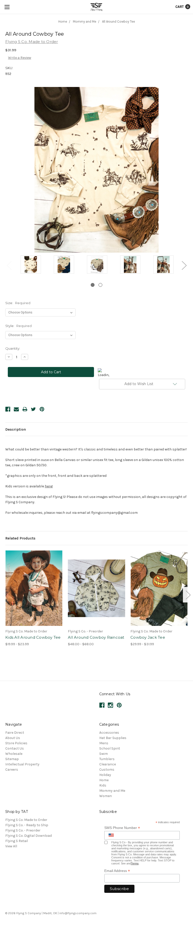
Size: (17, 303)
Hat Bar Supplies (112, 738)
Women (105, 796)
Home (104, 780)
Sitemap (12, 759)
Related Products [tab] (20, 538)
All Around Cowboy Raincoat (96, 637)
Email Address (117, 870)
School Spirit (109, 748)
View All (11, 846)
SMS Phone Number (122, 827)
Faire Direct (14, 732)
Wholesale (13, 754)
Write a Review (19, 58)
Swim (103, 754)
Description (15, 429)
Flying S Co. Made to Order (26, 820)
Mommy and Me (112, 791)
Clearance (107, 764)
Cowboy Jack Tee (147, 637)
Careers (11, 769)
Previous (9, 265)
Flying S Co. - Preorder (22, 830)
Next (184, 265)
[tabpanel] (30, 264)
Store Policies (16, 743)
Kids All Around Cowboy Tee (33, 637)
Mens (103, 743)
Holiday (105, 775)
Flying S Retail (16, 841)
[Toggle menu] (7, 7)
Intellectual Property (22, 764)
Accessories (109, 732)
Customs (106, 769)
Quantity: (12, 348)
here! (49, 486)
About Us (12, 738)
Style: (18, 326)
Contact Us (14, 748)
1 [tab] (92, 285)
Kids (102, 785)
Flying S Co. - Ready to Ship (26, 825)
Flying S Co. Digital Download (28, 836)
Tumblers (107, 759)
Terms (135, 863)
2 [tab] (100, 285)
